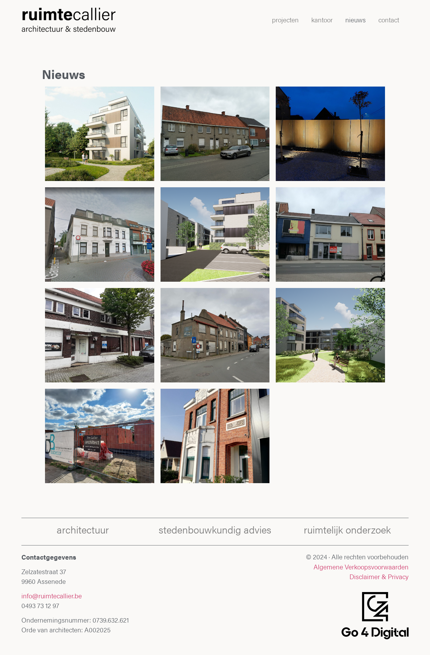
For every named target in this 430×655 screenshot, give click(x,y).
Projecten (285, 19)
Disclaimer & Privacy (379, 576)
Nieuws (355, 19)
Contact (388, 19)
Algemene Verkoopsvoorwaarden (361, 566)
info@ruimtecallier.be (51, 595)
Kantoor (322, 19)
